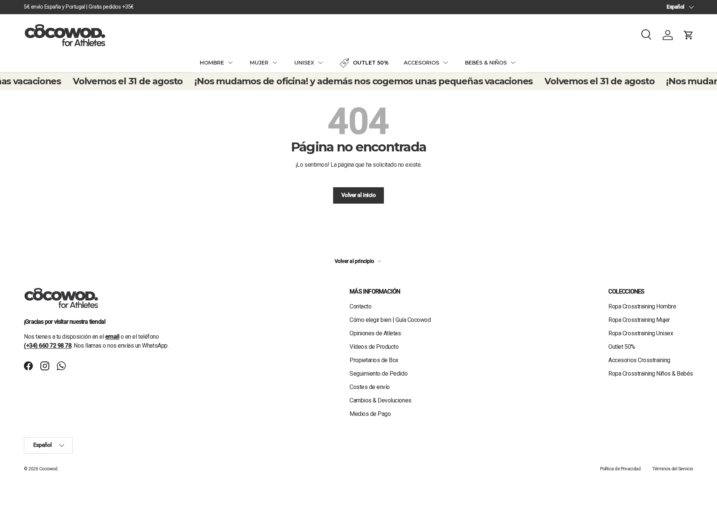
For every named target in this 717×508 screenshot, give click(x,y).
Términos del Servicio (672, 468)
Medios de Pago (370, 413)
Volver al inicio (358, 195)
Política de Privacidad (620, 468)
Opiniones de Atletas (375, 333)
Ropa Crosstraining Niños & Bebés (650, 373)
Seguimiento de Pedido (378, 373)
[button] (688, 35)
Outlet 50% (621, 346)
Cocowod (48, 468)
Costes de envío (370, 387)
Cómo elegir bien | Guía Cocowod (390, 319)
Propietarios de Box (374, 360)
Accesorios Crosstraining (639, 360)
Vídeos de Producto (374, 346)
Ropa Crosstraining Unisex (640, 333)
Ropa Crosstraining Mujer (639, 319)
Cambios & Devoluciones (380, 400)
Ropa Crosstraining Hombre (642, 306)
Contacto (360, 306)
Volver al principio (355, 261)
